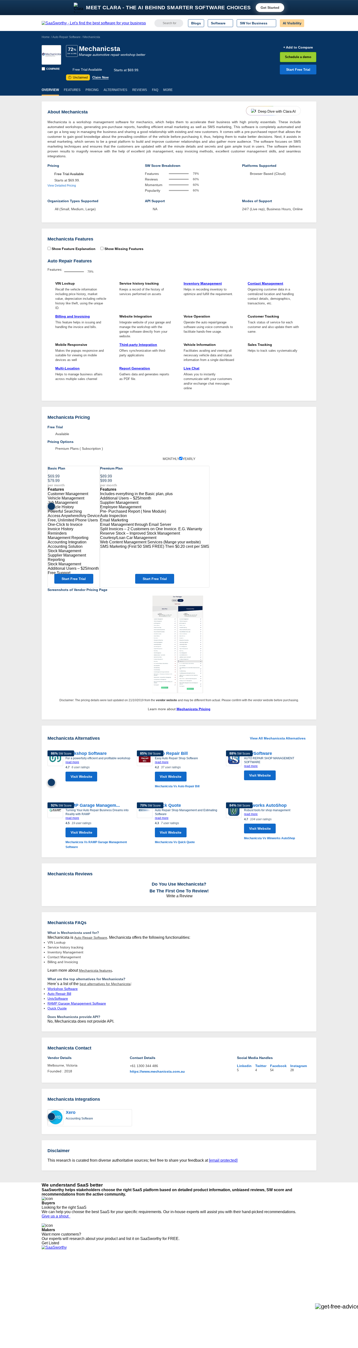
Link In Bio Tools (177, 1292)
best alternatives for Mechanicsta (105, 984)
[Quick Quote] (144, 823)
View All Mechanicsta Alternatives (278, 738)
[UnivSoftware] (234, 766)
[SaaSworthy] (94, 23)
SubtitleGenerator (112, 1301)
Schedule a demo (298, 57)
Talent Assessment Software (187, 1301)
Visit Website (81, 777)
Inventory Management (203, 283)
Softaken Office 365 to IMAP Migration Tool (132, 1310)
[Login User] (310, 23)
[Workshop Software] (55, 767)
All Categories (52, 1275)
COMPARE (53, 68)
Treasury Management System (189, 1305)
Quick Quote (168, 805)
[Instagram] (296, 1275)
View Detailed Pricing (61, 185)
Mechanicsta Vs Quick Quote (175, 842)
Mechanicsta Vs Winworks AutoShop (269, 838)
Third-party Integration (138, 345)
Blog (45, 1292)
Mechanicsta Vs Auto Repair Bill (177, 786)
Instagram (298, 1066)
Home (46, 37)
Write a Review (179, 896)
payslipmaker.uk (111, 1283)
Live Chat (191, 368)
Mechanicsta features (95, 970)
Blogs (196, 23)
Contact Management (265, 283)
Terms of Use (88, 1275)
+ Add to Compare (298, 47)
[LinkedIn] (293, 1275)
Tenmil (104, 1275)
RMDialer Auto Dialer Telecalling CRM (128, 1292)
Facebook (278, 1066)
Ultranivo (106, 1288)
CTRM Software (177, 1279)
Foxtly (103, 1305)
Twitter (260, 1066)
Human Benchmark (114, 1296)
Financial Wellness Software (187, 1310)
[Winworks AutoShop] (234, 821)
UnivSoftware (258, 753)
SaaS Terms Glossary (58, 1301)
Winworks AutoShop (265, 805)
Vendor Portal (52, 1283)
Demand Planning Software (186, 1270)
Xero (70, 1112)
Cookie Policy (88, 1279)
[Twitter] (291, 1275)
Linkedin (244, 1066)
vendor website (166, 700)
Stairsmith (106, 1270)
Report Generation (134, 368)
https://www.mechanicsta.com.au (157, 1071)
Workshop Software (86, 753)
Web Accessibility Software (185, 1296)
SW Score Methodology (60, 1296)
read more (72, 762)
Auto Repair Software (66, 37)
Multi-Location (67, 368)
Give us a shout (56, 1216)
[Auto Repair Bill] (144, 769)
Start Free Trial (298, 69)
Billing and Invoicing (72, 316)
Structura (106, 1279)
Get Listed (51, 1243)
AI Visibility (292, 23)
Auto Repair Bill (171, 753)
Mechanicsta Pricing (193, 709)
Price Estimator (53, 1279)
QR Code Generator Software (188, 1283)
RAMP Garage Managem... (93, 805)
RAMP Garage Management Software (76, 1003)
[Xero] (55, 1117)
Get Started (270, 8)
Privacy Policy (88, 1270)
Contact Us (50, 1305)
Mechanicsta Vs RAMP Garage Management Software (96, 844)
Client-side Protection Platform (188, 1288)
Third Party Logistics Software (188, 1275)
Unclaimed (78, 77)
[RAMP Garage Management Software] (55, 825)
